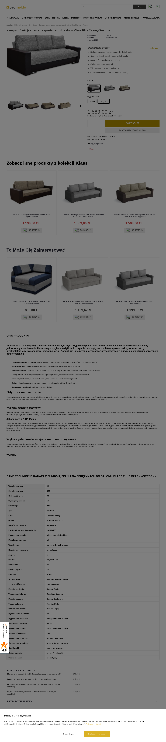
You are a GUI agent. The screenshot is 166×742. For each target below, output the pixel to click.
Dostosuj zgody (69, 734)
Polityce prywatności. (93, 724)
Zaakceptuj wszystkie (96, 734)
